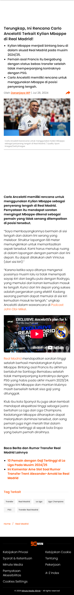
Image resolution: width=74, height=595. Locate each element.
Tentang (51, 558)
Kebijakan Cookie (58, 552)
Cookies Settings (15, 581)
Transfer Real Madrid (28, 509)
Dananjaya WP (20, 93)
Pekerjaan (52, 564)
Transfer (9, 501)
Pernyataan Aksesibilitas (12, 573)
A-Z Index (52, 573)
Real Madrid (13, 358)
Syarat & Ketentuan (17, 558)
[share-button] (68, 93)
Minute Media (13, 564)
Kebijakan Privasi (15, 552)
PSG (9, 509)
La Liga (39, 501)
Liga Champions (55, 501)
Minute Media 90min (31, 590)
